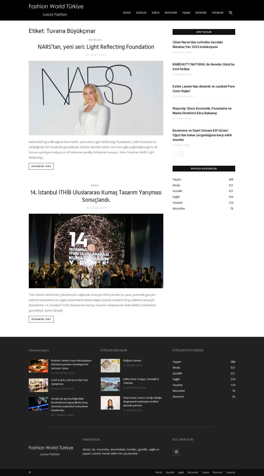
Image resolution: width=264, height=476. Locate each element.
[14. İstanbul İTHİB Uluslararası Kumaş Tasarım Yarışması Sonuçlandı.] (96, 251)
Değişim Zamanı (132, 361)
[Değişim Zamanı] (110, 365)
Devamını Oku (41, 166)
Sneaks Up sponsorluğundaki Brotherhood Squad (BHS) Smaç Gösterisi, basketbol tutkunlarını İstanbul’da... (69, 405)
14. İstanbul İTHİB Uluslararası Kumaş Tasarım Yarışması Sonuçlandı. (96, 196)
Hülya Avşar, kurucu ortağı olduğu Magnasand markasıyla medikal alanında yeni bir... (142, 402)
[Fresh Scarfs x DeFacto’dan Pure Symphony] (38, 385)
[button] (230, 13)
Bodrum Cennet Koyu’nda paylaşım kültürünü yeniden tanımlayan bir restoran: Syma (71, 365)
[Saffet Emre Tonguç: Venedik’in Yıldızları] (110, 384)
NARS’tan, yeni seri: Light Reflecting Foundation (96, 47)
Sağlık (155, 13)
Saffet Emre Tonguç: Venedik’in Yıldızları (141, 381)
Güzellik (141, 13)
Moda (127, 13)
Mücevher (171, 13)
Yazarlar (217, 13)
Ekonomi (201, 13)
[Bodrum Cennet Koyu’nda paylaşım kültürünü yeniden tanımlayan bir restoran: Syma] (38, 365)
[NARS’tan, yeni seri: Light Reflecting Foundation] (96, 98)
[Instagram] (176, 452)
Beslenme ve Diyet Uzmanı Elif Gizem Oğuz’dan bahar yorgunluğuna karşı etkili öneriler (202, 135)
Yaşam (186, 13)
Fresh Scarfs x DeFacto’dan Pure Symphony (69, 382)
